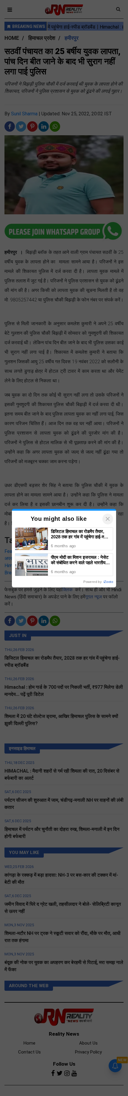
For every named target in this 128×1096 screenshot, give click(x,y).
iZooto (108, 582)
